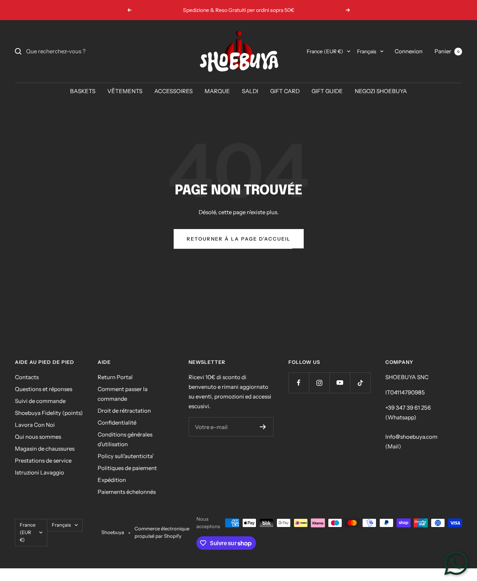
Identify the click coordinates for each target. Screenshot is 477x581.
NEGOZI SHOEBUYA (381, 91)
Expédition (112, 479)
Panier (447, 51)
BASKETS (82, 91)
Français (366, 51)
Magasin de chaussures (45, 448)
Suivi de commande (40, 400)
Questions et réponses (43, 389)
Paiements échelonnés (127, 491)
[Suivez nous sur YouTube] (339, 382)
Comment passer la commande (123, 393)
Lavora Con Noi (35, 424)
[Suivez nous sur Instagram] (319, 382)
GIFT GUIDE (327, 91)
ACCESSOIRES (173, 91)
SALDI (250, 91)
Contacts (27, 377)
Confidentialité (117, 422)
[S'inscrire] (263, 426)
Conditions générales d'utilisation (125, 439)
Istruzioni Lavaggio (39, 472)
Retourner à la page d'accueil (239, 239)
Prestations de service (43, 460)
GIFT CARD (285, 91)
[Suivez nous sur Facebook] (298, 382)
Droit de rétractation (124, 410)
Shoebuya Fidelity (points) (49, 412)
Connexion (409, 51)
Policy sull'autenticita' (126, 456)
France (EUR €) (325, 51)
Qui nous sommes (38, 436)
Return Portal (115, 377)
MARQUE (217, 91)
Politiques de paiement (127, 468)
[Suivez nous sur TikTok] (360, 382)
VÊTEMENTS (124, 91)
